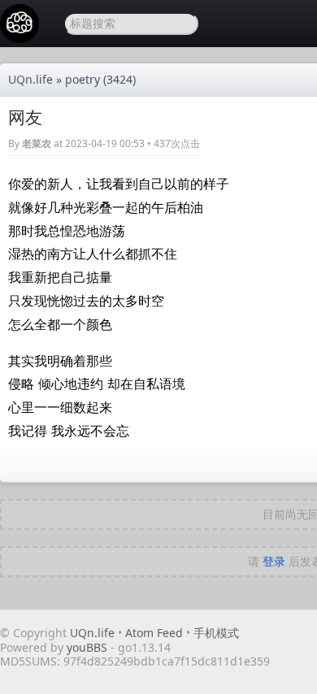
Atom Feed (154, 632)
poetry (82, 79)
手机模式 (216, 632)
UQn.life (30, 79)
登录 (274, 561)
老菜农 (36, 143)
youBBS (89, 647)
